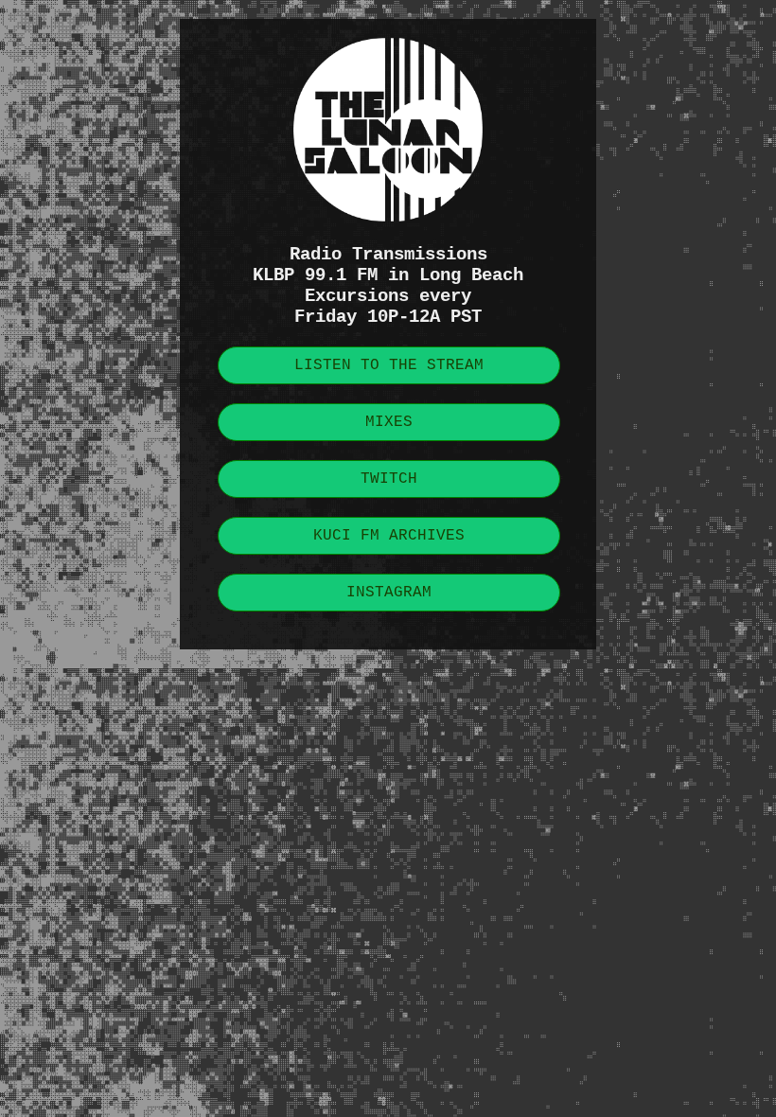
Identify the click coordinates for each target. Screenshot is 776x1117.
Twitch (389, 479)
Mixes (389, 422)
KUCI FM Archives (389, 535)
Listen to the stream (389, 365)
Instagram (389, 592)
